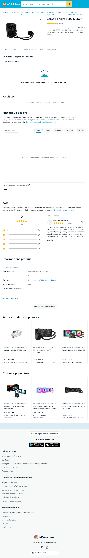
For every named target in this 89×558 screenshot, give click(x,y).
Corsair (31, 276)
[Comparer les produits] (39, 19)
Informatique (14, 12)
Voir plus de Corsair (10, 298)
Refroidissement (38, 12)
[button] (12, 61)
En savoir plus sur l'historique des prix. (41, 122)
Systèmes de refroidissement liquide (42, 280)
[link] (65, 230)
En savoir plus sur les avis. (64, 210)
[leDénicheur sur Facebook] (42, 547)
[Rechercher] (69, 4)
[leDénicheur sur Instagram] (46, 547)
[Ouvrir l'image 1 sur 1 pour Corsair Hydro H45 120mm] (20, 31)
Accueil (5, 12)
